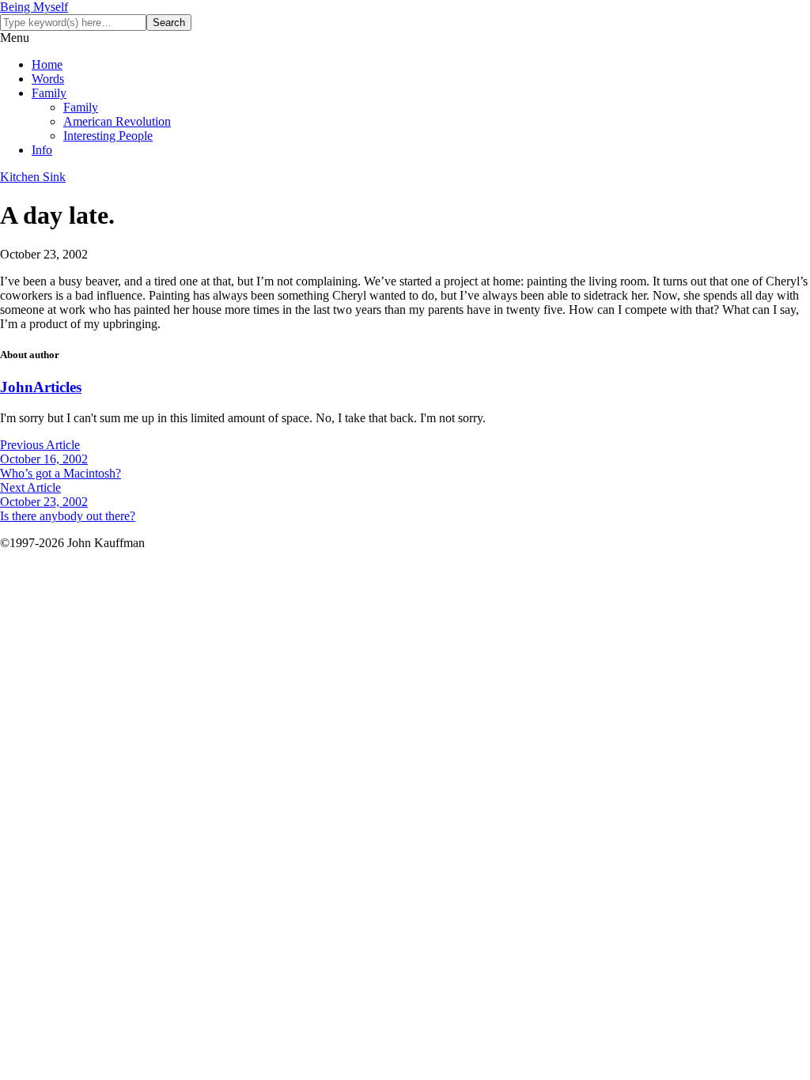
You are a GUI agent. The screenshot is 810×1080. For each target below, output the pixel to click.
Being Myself (34, 6)
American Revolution (117, 121)
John (16, 387)
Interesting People (108, 135)
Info (42, 150)
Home (47, 64)
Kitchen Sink (33, 176)
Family (49, 93)
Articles (57, 387)
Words (48, 78)
